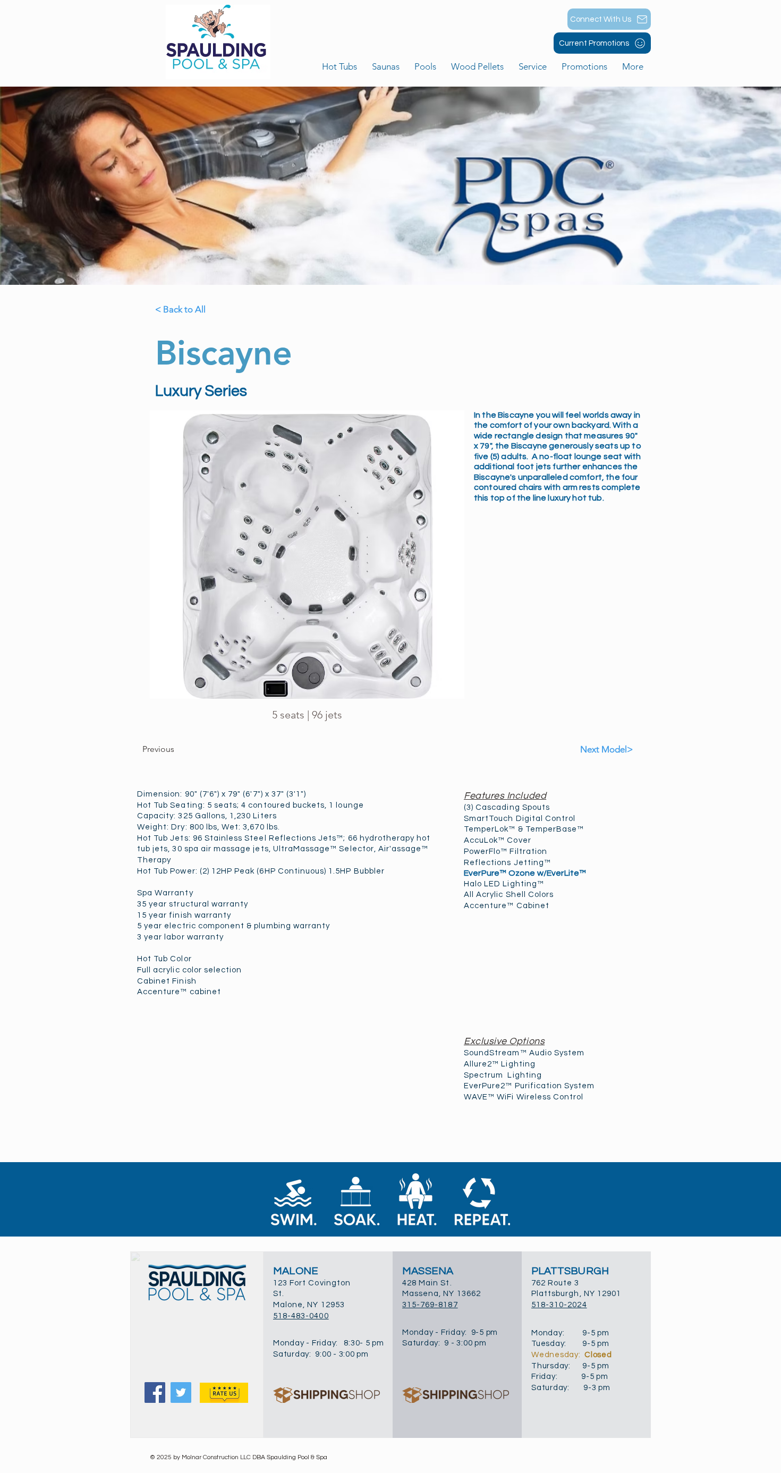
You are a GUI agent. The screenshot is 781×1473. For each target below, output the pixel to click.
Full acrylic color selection (189, 970)
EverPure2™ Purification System (529, 1086)
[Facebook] (155, 1392)
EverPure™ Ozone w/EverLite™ (525, 873)
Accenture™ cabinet (179, 992)
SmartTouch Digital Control (519, 819)
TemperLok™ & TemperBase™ (524, 829)
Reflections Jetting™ (507, 863)
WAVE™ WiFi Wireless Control (523, 1097)
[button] (425, 66)
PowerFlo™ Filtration (505, 852)
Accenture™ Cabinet (506, 906)
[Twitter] (181, 1392)
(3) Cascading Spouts (507, 807)
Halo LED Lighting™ (504, 884)
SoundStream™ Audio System (524, 1053)
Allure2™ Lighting (500, 1064)
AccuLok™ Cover (497, 840)
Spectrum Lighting (503, 1075)
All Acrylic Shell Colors (509, 895)
